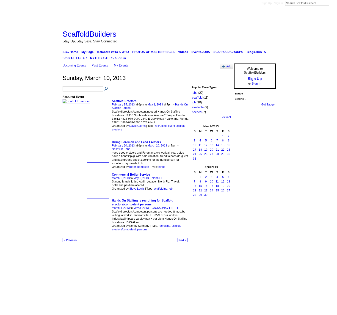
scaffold (197, 97)
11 (200, 145)
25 (200, 154)
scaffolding (160, 188)
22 (222, 149)
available (198, 107)
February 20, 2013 (123, 145)
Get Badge (268, 104)
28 (217, 154)
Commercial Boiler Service (131, 174)
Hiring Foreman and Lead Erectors (136, 142)
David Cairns (137, 125)
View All (227, 117)
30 (228, 154)
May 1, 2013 (155, 104)
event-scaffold (176, 125)
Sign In (278, 3)
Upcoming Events (74, 65)
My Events (121, 65)
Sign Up (267, 3)
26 (205, 154)
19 (205, 149)
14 (217, 145)
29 (222, 154)
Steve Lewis (136, 188)
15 (222, 145)
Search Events (106, 89)
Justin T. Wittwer (97, 251)
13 (211, 145)
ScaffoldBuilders (89, 34)
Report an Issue (242, 251)
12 (205, 145)
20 (211, 149)
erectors (117, 129)
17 (194, 149)
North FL (157, 178)
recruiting (161, 125)
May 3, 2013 (141, 208)
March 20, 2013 (157, 145)
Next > (182, 240)
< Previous (70, 240)
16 (228, 145)
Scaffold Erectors (124, 101)
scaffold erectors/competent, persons (146, 227)
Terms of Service (265, 251)
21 (217, 149)
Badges (224, 251)
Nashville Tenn (121, 149)
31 (194, 158)
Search (332, 3)
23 (228, 149)
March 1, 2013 (121, 178)
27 (211, 154)
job (171, 188)
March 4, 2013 (121, 208)
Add (228, 66)
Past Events (100, 65)
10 (194, 145)
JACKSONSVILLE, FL (165, 208)
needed (197, 112)
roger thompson (139, 167)
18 (200, 149)
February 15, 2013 (123, 104)
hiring (162, 167)
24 (194, 154)
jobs (194, 92)
